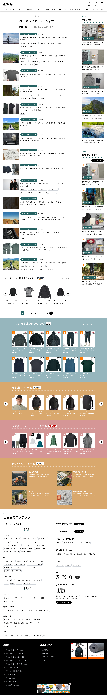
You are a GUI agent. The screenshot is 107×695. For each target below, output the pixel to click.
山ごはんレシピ (8, 610)
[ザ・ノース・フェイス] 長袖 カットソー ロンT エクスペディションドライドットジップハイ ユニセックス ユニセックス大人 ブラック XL (44, 302)
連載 (71, 10)
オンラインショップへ (63, 602)
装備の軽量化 (37, 620)
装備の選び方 (26, 620)
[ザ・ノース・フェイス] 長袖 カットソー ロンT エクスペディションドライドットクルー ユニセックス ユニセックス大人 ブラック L (60, 302)
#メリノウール (25, 43)
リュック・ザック (9, 561)
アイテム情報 (80, 543)
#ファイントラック (56, 43)
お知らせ (78, 10)
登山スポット (87, 10)
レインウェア (43, 539)
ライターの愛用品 (39, 598)
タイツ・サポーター (20, 548)
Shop (96, 5)
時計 (14, 580)
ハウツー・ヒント (62, 10)
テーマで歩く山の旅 (22, 635)
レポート (39, 10)
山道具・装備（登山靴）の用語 (15, 657)
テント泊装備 (8, 564)
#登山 (22, 266)
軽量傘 (12, 583)
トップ (5, 10)
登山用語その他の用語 (12, 685)
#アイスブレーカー (58, 61)
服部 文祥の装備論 (35, 635)
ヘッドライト (8, 568)
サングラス (7, 580)
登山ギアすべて (16, 571)
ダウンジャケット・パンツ (12, 539)
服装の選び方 (8, 623)
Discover (90, 5)
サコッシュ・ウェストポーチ (26, 580)
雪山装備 (6, 571)
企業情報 (45, 650)
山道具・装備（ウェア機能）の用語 (16, 660)
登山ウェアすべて (26, 552)
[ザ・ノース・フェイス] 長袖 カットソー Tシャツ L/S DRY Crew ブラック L (12, 302)
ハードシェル (40, 545)
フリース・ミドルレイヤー (12, 545)
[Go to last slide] (5, 293)
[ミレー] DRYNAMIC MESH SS (28, 302)
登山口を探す (68, 554)
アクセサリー (30, 10)
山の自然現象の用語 (12, 681)
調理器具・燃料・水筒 (36, 561)
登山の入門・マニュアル (33, 623)
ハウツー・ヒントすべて (11, 626)
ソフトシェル (8, 548)
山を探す (59, 554)
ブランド (95, 10)
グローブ (19, 583)
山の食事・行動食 (49, 10)
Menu (102, 5)
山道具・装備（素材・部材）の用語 (16, 664)
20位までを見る (97, 160)
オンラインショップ (86, 324)
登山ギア (21, 10)
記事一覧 (23, 27)
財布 (38, 580)
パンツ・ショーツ (33, 542)
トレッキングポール (20, 568)
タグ (102, 10)
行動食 (18, 610)
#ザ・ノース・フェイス (27, 269)
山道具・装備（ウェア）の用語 (15, 653)
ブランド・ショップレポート (23, 598)
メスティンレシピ (27, 610)
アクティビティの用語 (12, 667)
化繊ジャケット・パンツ (29, 539)
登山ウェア (13, 10)
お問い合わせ (46, 660)
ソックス (31, 548)
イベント (59, 543)
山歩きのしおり (8, 635)
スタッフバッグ (42, 568)
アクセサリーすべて (30, 583)
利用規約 (45, 653)
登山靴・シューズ (22, 561)
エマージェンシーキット (34, 564)
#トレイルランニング (26, 95)
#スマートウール (44, 43)
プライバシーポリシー (49, 657)
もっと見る (64, 278)
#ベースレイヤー (53, 189)
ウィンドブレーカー (28, 545)
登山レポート (8, 598)
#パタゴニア (34, 43)
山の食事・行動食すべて (42, 610)
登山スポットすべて (94, 554)
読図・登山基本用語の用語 (14, 671)
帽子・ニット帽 (40, 548)
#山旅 (30, 46)
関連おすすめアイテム (44, 27)
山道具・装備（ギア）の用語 (14, 650)
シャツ (24, 542)
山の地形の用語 (10, 678)
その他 (6, 583)
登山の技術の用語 (11, 674)
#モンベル (23, 46)
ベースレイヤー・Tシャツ (12, 542)
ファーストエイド (19, 564)
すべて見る (78, 524)
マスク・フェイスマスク (11, 552)
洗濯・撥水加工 (19, 623)
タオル (44, 580)
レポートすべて (8, 601)
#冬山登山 (23, 189)
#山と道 (31, 64)
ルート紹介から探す (80, 554)
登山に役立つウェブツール (12, 620)
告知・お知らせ (68, 543)
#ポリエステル (32, 189)
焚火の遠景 (46, 635)
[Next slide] (68, 293)
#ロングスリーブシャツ (27, 192)
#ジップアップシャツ (41, 192)
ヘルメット (32, 568)
